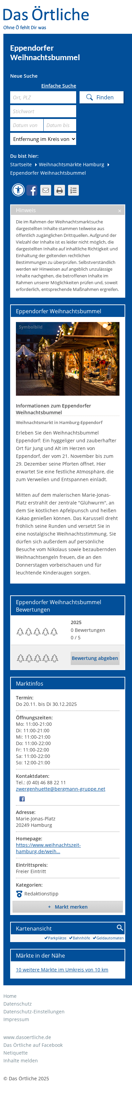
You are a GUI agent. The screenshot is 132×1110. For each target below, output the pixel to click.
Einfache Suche (58, 86)
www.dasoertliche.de (27, 1037)
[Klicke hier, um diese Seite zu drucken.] (59, 190)
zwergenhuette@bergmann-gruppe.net (60, 789)
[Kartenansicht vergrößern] (120, 928)
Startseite (21, 164)
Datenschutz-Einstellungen (34, 1011)
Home (10, 996)
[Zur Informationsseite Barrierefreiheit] (18, 190)
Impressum (16, 1019)
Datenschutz (17, 1004)
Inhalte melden (20, 1060)
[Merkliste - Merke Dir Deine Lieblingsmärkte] (73, 190)
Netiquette (15, 1053)
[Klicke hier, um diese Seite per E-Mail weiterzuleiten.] (45, 190)
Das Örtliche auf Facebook (33, 1045)
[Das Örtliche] (49, 10)
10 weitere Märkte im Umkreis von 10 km (62, 969)
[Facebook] (22, 798)
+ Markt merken (68, 907)
